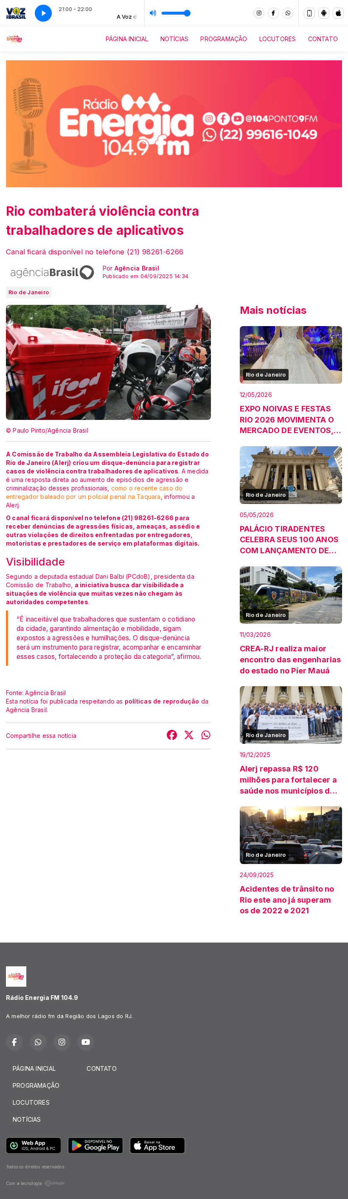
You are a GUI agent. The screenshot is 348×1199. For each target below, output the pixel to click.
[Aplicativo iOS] (338, 13)
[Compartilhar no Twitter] (189, 736)
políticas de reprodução (162, 701)
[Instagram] (258, 13)
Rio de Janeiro (28, 292)
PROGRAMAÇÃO (223, 38)
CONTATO (323, 38)
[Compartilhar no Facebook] (172, 736)
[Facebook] (273, 13)
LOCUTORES (277, 38)
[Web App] (309, 13)
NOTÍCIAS (174, 38)
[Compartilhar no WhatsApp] (206, 736)
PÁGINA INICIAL (127, 38)
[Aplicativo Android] (323, 13)
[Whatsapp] (287, 13)
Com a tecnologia (24, 1183)
